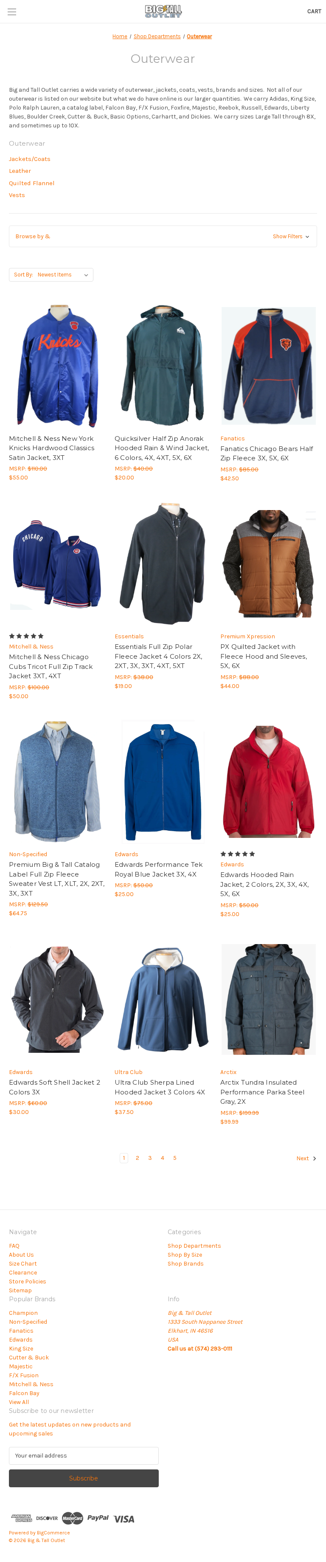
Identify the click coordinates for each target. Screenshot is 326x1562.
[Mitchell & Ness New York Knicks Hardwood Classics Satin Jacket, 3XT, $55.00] (57, 366)
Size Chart (23, 1263)
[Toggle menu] (11, 11)
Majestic (21, 1366)
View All (19, 1402)
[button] (163, 236)
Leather (20, 171)
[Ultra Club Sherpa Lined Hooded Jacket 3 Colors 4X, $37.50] (163, 1000)
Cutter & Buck (29, 1357)
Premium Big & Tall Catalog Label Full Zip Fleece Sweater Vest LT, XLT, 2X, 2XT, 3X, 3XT (57, 878)
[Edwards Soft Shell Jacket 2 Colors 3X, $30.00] (57, 1000)
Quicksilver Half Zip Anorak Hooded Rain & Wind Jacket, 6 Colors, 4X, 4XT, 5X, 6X (162, 448)
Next (303, 1158)
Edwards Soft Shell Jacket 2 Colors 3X (54, 1087)
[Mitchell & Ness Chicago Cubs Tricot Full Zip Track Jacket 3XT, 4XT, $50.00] (57, 564)
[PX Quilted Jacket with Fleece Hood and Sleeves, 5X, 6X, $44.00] (269, 564)
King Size (21, 1348)
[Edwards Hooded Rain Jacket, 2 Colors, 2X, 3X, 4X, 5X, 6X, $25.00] (269, 782)
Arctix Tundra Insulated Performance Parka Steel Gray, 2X (262, 1091)
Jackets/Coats (30, 159)
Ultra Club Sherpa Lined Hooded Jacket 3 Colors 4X (160, 1087)
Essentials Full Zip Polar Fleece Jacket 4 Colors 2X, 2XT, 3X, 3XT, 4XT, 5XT (158, 656)
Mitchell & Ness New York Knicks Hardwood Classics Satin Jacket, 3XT (51, 448)
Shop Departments (194, 1245)
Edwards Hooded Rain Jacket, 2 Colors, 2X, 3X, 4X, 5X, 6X (264, 884)
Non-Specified (28, 1321)
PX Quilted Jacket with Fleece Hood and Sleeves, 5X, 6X (263, 656)
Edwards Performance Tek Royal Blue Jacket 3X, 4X (159, 869)
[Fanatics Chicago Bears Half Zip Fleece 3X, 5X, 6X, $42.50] (269, 366)
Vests (17, 195)
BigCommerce (53, 1533)
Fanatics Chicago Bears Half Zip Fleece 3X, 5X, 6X (266, 453)
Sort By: (23, 274)
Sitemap (20, 1290)
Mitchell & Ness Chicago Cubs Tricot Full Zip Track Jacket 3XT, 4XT (51, 666)
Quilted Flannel (32, 183)
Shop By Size (185, 1254)
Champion (23, 1313)
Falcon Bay (24, 1393)
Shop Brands (186, 1263)
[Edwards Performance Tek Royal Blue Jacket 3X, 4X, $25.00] (163, 782)
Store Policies (27, 1281)
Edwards (21, 1339)
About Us (21, 1254)
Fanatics (21, 1330)
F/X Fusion (24, 1375)
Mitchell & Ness (31, 1384)
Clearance (23, 1272)
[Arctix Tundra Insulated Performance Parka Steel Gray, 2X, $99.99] (269, 1000)
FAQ (14, 1245)
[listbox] (65, 274)
